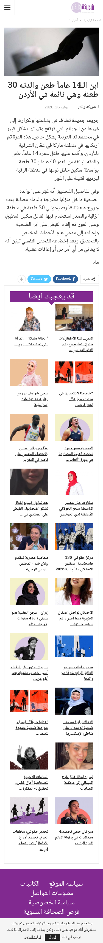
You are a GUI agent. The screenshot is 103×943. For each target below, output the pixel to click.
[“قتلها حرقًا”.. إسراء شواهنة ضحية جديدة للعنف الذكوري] (29, 701)
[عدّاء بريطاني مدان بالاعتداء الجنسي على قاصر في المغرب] (29, 427)
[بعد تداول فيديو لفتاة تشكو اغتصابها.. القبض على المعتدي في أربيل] (29, 482)
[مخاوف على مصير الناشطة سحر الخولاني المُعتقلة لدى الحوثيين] (74, 482)
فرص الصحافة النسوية (51, 912)
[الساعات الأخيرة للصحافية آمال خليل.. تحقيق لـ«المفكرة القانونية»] (29, 756)
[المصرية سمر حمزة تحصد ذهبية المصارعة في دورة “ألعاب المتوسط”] (74, 427)
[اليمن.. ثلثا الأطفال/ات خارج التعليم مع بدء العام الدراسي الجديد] (74, 317)
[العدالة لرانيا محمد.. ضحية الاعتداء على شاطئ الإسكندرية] (74, 701)
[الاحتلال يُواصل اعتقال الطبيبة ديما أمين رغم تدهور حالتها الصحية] (74, 591)
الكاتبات (30, 884)
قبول (52, 937)
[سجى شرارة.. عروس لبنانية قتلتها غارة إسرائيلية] (29, 372)
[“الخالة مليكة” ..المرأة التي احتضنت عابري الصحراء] (29, 317)
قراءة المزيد (33, 937)
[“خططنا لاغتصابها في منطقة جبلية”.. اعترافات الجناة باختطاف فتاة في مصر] (74, 372)
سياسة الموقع (66, 884)
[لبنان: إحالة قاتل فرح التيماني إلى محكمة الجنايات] (74, 756)
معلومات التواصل (51, 893)
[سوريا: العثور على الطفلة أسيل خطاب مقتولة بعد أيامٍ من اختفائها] (29, 646)
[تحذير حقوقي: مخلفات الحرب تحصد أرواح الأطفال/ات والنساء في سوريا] (29, 810)
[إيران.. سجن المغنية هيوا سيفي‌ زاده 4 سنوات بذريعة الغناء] (29, 591)
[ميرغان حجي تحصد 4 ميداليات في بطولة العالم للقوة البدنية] (74, 810)
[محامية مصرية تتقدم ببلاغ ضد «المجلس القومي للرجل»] (29, 536)
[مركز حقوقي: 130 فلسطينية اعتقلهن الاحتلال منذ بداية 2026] (74, 536)
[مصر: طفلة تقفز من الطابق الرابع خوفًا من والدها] (74, 646)
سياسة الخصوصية (51, 903)
